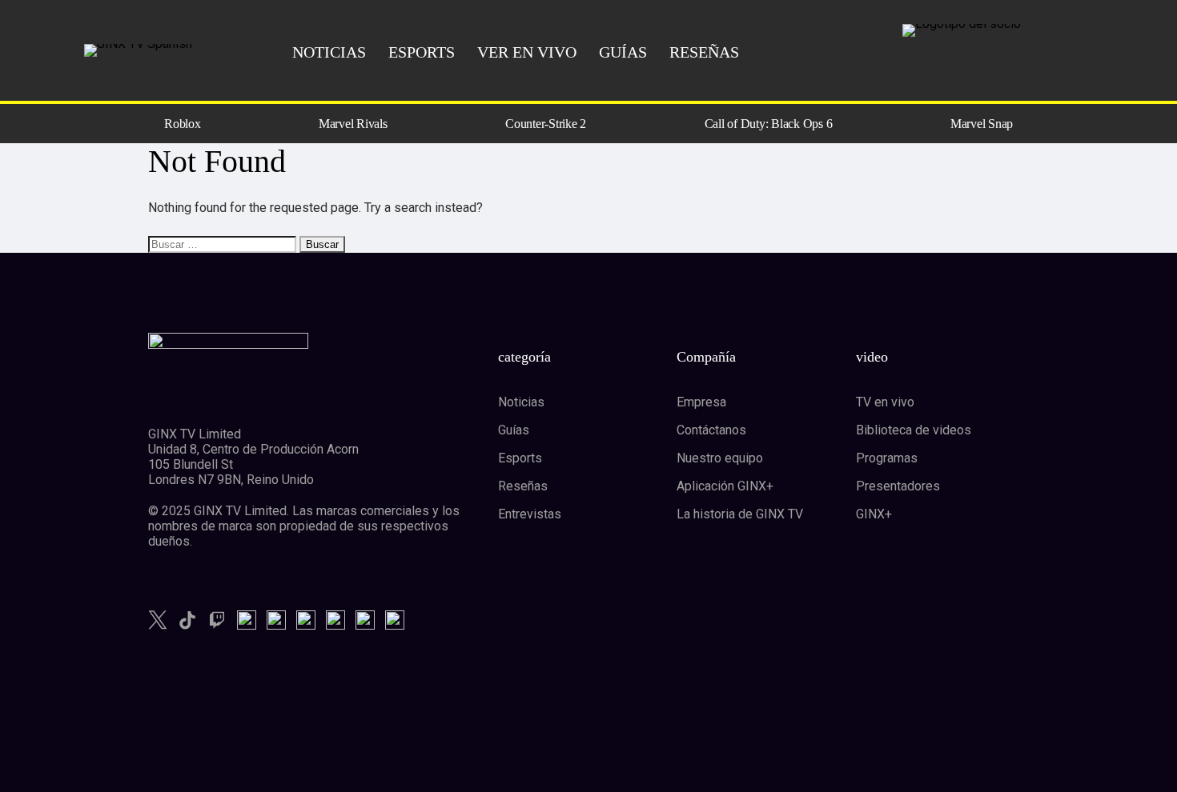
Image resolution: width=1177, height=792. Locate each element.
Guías (513, 430)
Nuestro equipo (720, 458)
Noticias (521, 402)
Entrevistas (529, 514)
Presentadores (898, 486)
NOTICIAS (329, 52)
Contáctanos (711, 430)
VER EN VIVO (526, 52)
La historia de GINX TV (740, 514)
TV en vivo (885, 402)
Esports (520, 458)
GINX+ (874, 514)
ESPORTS (421, 52)
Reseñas (523, 486)
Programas (887, 458)
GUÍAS (623, 52)
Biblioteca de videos (913, 430)
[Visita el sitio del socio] (991, 30)
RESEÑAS (704, 52)
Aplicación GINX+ (725, 486)
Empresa (701, 402)
